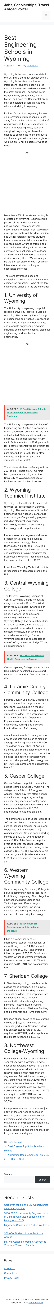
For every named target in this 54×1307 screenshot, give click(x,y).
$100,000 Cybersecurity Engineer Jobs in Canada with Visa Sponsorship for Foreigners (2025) (26, 1217)
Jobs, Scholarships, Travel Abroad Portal (26, 7)
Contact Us (10, 1273)
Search (8, 1174)
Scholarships (15, 1142)
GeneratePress (36, 1302)
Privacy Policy (11, 1278)
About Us (9, 1268)
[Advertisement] (27, 185)
